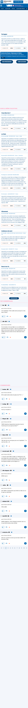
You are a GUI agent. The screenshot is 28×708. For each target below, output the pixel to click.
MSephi (4, 418)
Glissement (4, 211)
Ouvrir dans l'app (18, 1)
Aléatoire (7, 8)
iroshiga (4, 404)
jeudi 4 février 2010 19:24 (6, 324)
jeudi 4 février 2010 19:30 (6, 392)
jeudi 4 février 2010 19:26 (6, 308)
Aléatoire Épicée (20, 8)
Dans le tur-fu (5, 266)
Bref (3, 305)
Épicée (13, 8)
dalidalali (4, 501)
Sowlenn (4, 389)
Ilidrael (4, 435)
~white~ (4, 485)
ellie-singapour (6, 470)
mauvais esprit (6, 451)
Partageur (4, 34)
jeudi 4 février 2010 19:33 (6, 454)
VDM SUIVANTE (22, 61)
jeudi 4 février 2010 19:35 (6, 535)
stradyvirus (5, 532)
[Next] (1, 548)
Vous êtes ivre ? (5, 113)
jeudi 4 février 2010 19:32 (6, 422)
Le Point (3, 134)
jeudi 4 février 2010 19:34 (6, 473)
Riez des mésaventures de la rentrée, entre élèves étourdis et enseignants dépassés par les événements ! (13, 55)
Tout (2, 8)
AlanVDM (4, 516)
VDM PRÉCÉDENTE (6, 61)
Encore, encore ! (14, 298)
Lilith (3, 321)
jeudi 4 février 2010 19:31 (6, 407)
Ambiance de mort (6, 231)
